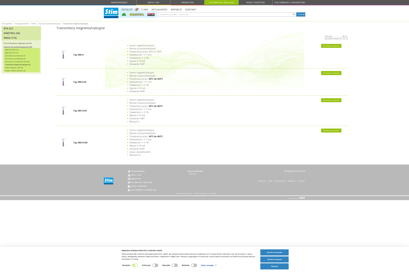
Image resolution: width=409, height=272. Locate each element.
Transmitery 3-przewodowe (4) (15, 59)
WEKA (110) (10, 37)
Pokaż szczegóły (207, 265)
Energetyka (136, 179)
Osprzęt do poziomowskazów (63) (18, 47)
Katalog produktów (22, 24)
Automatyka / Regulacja (141, 182)
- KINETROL (192, 174)
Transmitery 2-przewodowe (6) (15, 56)
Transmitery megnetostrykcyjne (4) (17, 65)
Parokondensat (138, 171)
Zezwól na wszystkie (274, 252)
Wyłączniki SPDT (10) (12, 50)
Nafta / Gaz (136, 175)
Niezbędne (126, 265)
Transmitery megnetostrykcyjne (75, 24)
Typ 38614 (78, 54)
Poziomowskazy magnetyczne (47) (18, 43)
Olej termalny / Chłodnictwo (144, 190)
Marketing (185, 265)
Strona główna (7, 24)
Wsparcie (176, 9)
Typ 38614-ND (80, 142)
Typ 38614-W (79, 81)
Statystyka (166, 265)
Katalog (127, 9)
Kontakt (190, 9)
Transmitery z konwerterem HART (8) (17, 62)
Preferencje (146, 265)
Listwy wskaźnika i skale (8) (14, 68)
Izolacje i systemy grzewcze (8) (15, 71)
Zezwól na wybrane (274, 259)
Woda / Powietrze (139, 186)
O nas (144, 9)
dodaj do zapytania (332, 46)
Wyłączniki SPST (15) (11, 53)
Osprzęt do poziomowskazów (49, 24)
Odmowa (274, 266)
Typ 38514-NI (80, 110)
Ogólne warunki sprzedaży (184, 193)
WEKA (33, 24)
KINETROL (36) (12, 33)
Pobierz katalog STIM (295, 171)
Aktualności (159, 9)
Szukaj (300, 14)
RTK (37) (8, 28)
